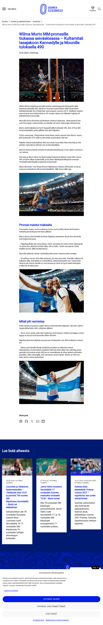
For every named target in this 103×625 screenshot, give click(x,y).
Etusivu (5, 21)
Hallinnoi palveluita (11, 591)
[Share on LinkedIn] (43, 421)
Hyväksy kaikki (51, 599)
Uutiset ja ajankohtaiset (20, 21)
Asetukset (51, 614)
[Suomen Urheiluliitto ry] (51, 9)
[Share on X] (32, 421)
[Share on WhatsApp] (20, 421)
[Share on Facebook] (26, 421)
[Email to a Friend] (37, 421)
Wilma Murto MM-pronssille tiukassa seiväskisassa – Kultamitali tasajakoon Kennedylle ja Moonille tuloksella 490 (48, 24)
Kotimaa (36, 21)
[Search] (99, 9)
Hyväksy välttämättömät (51, 606)
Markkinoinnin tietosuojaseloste (57, 620)
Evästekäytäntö (38, 620)
